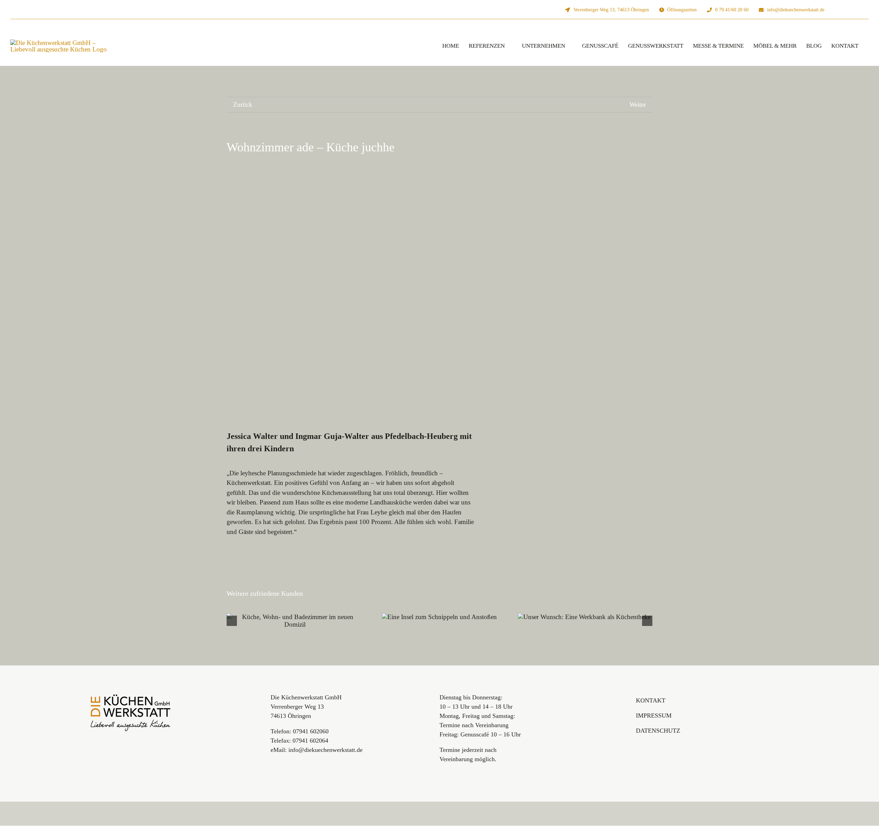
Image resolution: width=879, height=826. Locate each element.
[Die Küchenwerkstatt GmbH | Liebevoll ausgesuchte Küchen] (131, 696)
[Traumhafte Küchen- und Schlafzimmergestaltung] (295, 617)
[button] (232, 621)
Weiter (637, 104)
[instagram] (845, 9)
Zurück (242, 104)
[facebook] (856, 9)
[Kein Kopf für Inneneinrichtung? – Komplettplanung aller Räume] (584, 620)
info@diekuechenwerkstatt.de (325, 749)
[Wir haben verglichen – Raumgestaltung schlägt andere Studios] (439, 620)
